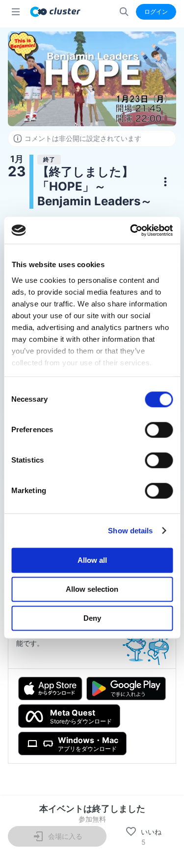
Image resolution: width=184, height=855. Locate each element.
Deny (92, 618)
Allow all (92, 560)
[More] (165, 182)
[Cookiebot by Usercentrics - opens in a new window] (131, 230)
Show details (130, 530)
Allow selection (92, 589)
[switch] (159, 430)
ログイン (156, 11)
